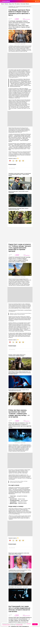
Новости (2, 3)
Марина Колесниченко (26, 19)
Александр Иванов (26, 255)
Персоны (6, 3)
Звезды (10, 3)
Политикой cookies (19, 624)
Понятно (34, 624)
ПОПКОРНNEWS (11, 6)
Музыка (27, 3)
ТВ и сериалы (17, 3)
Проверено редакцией (17, 19)
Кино (13, 3)
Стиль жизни (22, 3)
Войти (38, 1)
